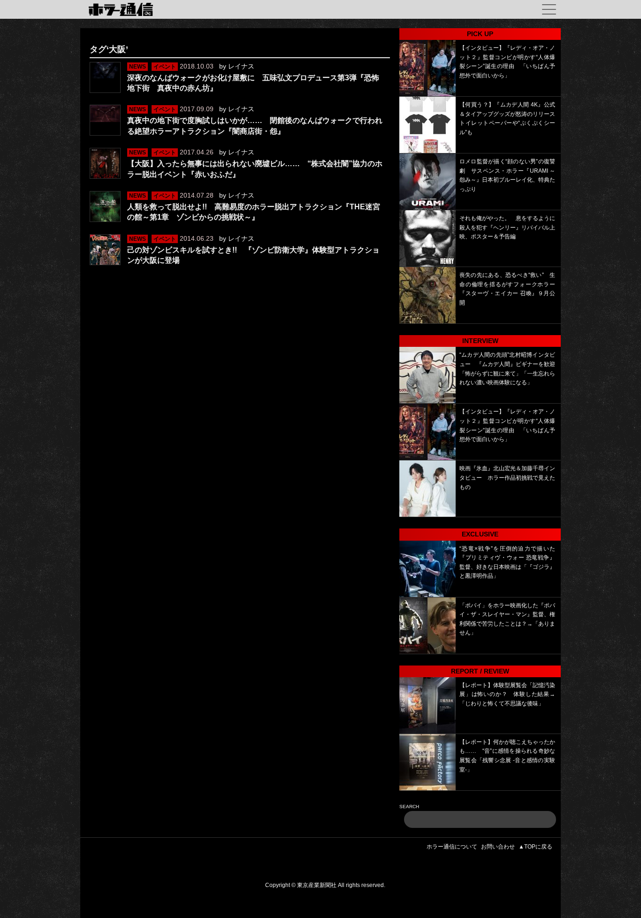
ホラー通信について (452, 846)
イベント (164, 66)
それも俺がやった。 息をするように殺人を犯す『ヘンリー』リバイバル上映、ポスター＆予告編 (507, 227)
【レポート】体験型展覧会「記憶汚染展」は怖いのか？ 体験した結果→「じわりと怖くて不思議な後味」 (507, 694)
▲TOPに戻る (535, 846)
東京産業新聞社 (316, 885)
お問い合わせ (498, 846)
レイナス (241, 66)
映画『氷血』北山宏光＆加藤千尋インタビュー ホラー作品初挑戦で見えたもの (507, 477)
